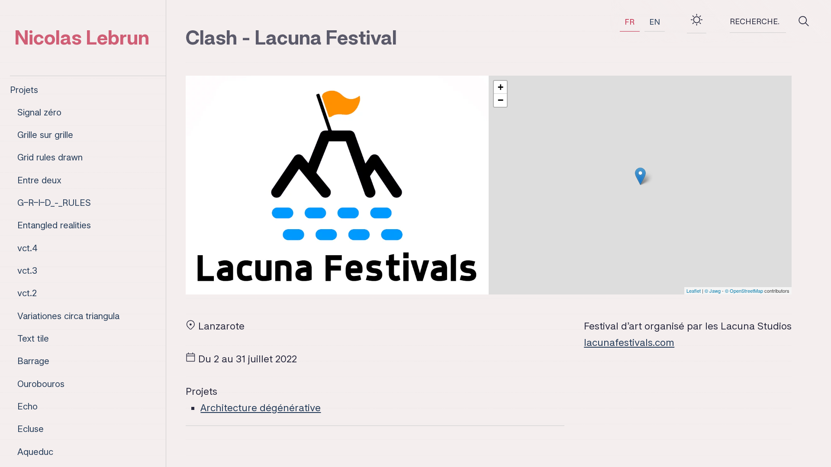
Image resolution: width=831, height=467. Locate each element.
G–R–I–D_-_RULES (54, 203)
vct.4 (27, 248)
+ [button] (500, 87)
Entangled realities (54, 225)
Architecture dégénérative (260, 407)
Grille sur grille (45, 135)
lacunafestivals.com (629, 342)
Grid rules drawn (50, 157)
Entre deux (39, 180)
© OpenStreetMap (744, 290)
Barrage (33, 361)
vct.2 (27, 293)
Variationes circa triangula (68, 316)
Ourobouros (40, 384)
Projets (24, 90)
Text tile (33, 338)
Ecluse (30, 429)
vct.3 (27, 271)
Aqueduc (35, 452)
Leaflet (693, 290)
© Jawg (713, 290)
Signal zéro (39, 112)
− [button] (500, 100)
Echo (27, 406)
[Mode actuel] (696, 22)
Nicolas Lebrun (82, 37)
